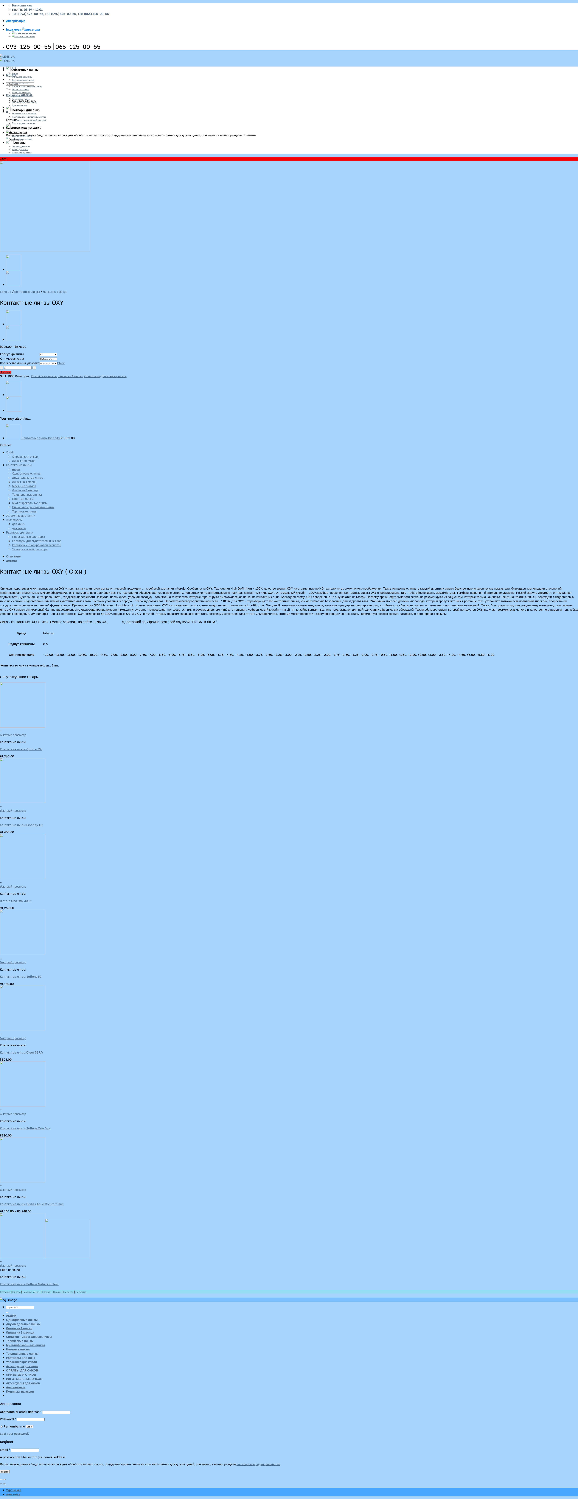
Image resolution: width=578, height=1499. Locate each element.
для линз (18, 524)
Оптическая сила (12, 358)
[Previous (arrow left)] (1, 1483)
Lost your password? (15, 1433)
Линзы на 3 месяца (21, 92)
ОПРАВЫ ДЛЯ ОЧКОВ (22, 1370)
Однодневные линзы (22, 76)
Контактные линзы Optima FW (21, 749)
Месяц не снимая (20, 89)
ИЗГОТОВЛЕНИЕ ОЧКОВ (24, 1378)
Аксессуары (18, 132)
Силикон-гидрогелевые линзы (27, 86)
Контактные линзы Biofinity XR (21, 825)
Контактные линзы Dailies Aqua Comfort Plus (32, 1204)
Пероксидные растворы (23, 123)
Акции (15, 73)
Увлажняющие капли (26, 128)
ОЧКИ (10, 452)
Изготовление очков (21, 152)
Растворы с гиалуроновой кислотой (29, 119)
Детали (11, 560)
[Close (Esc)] (1, 1479)
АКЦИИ (11, 1315)
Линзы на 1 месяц (20, 82)
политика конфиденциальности (258, 1464)
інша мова (14, 29)
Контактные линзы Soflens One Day (25, 1128)
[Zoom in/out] (4, 1479)
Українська (30, 33)
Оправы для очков (21, 146)
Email (5, 1449)
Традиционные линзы (22, 95)
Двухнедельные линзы (23, 79)
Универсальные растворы (24, 113)
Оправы (20, 142)
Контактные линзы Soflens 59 (21, 976)
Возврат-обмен (31, 1292)
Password (8, 1419)
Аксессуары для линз (22, 1366)
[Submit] (7, 1312)
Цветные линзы (19, 105)
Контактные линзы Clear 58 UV (21, 1052)
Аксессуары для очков (23, 1383)
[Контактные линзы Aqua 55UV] (13, 284)
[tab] (292, 556)
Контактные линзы (25, 70)
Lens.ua (5, 291)
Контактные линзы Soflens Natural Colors (29, 1284)
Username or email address (21, 1411)
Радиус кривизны (12, 354)
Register (4, 1472)
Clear (61, 363)
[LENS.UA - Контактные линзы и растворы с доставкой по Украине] (7, 58)
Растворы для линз (25, 110)
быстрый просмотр (13, 735)
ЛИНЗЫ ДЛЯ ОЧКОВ (21, 1374)
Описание (13, 556)
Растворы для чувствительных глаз (29, 116)
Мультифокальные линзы (24, 101)
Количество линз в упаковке (19, 363)
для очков (19, 528)
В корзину (5, 372)
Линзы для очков (20, 149)
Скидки (57, 1292)
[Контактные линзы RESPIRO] (13, 269)
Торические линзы (21, 98)
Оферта (46, 1292)
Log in (29, 1427)
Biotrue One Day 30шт (15, 900)
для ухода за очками (22, 138)
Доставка (5, 1292)
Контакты (68, 1292)
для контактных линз (22, 135)
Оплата (16, 1292)
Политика (80, 1292)
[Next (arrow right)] (4, 1483)
